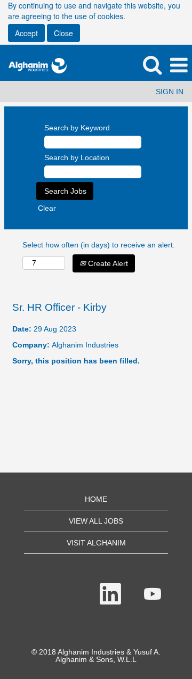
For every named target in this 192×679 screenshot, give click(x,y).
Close (63, 33)
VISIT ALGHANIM (96, 543)
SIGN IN (169, 91)
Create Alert (107, 263)
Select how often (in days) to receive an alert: (98, 245)
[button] (178, 65)
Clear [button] (47, 208)
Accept (26, 33)
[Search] (152, 64)
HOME (96, 499)
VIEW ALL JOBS (96, 521)
